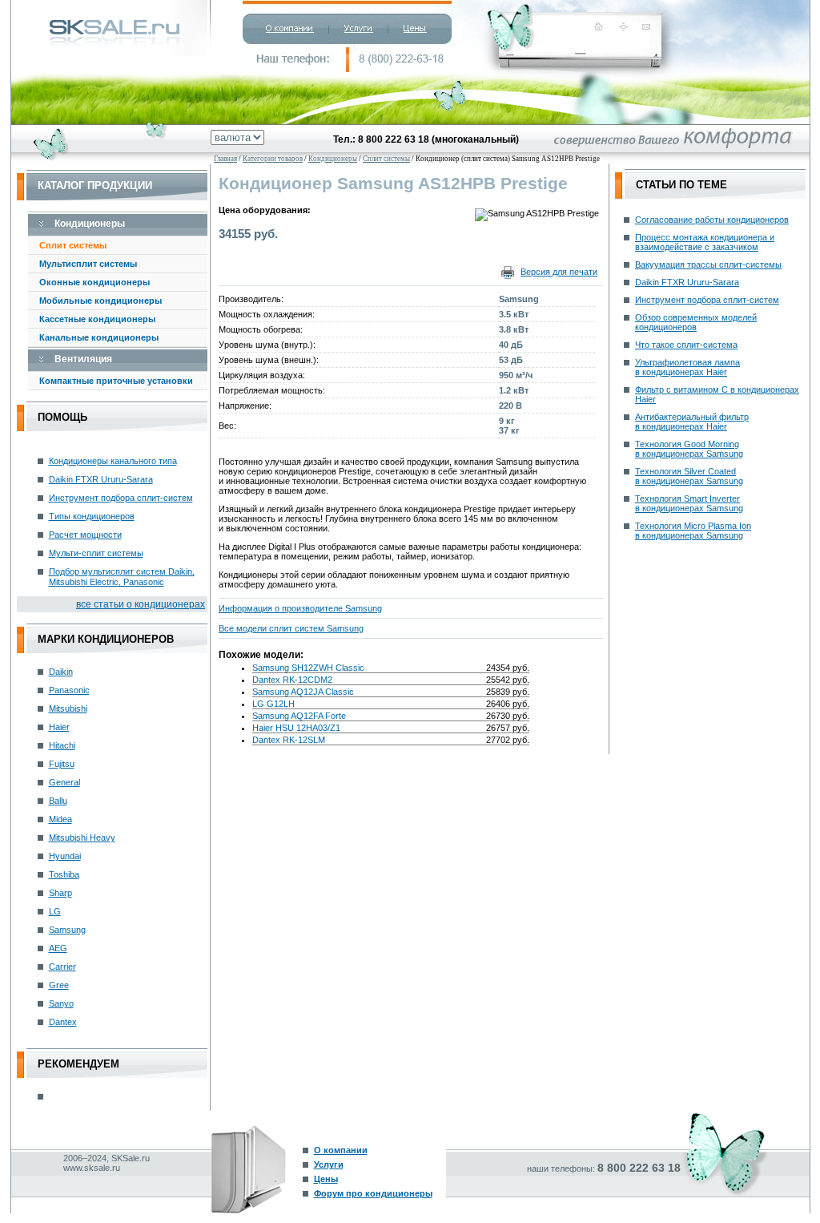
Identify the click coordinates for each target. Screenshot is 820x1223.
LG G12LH (273, 703)
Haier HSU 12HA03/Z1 (296, 728)
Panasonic (69, 690)
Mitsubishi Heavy (82, 837)
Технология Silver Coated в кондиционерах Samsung (689, 476)
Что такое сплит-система (686, 344)
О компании (341, 1150)
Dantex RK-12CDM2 (292, 679)
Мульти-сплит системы (96, 553)
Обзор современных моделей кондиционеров (696, 322)
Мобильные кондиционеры (100, 300)
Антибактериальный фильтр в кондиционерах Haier (692, 421)
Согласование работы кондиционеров (712, 219)
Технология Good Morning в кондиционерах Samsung (689, 448)
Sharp (60, 893)
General (64, 782)
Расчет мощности (85, 534)
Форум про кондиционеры (373, 1193)
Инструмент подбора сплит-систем (121, 498)
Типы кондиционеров (92, 516)
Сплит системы (73, 245)
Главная (225, 159)
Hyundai (65, 856)
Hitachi (62, 745)
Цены (326, 1179)
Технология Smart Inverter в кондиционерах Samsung (689, 503)
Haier (59, 727)
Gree (59, 985)
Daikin (61, 671)
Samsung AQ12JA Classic (303, 691)
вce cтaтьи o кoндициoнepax (140, 604)
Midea (60, 819)
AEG (58, 948)
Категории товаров (273, 159)
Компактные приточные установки (116, 380)
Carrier (62, 966)
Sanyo (61, 1003)
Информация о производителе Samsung (300, 608)
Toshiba (64, 874)
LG (55, 911)
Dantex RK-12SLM (288, 740)
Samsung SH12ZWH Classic (308, 667)
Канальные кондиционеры (99, 337)
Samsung (67, 929)
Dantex (63, 1022)
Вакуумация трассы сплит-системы (708, 264)
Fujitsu (61, 764)
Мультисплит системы (88, 263)
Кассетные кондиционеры (97, 319)
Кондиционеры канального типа (113, 461)
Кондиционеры (332, 159)
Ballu (58, 800)
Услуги (329, 1164)
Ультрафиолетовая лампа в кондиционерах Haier (687, 367)
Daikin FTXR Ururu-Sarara (101, 479)
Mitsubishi (68, 708)
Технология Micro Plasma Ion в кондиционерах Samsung (693, 530)
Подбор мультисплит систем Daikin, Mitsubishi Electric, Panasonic (122, 577)
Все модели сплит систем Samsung (291, 628)
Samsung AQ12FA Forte (299, 715)
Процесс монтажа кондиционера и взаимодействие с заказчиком (704, 242)
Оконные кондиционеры (94, 282)
